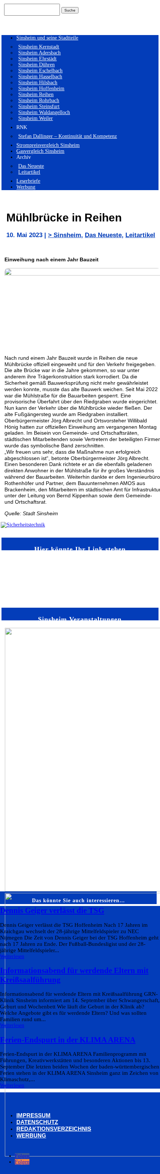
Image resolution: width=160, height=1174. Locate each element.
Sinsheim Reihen (36, 94)
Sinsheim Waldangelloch (44, 112)
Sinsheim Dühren (36, 64)
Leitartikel (29, 172)
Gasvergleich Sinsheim (40, 151)
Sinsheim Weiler (35, 118)
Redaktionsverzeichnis (53, 1129)
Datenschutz (37, 1122)
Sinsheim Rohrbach (38, 100)
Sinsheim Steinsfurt (39, 106)
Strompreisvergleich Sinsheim (48, 145)
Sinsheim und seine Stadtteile (47, 38)
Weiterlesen (12, 956)
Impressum (33, 1115)
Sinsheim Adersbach (39, 53)
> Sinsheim (64, 235)
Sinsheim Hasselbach (40, 76)
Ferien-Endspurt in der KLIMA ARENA (67, 1039)
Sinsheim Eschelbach (40, 70)
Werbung (25, 187)
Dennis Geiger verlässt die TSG (52, 910)
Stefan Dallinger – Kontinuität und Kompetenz (67, 136)
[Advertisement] (26, 578)
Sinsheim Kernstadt (38, 47)
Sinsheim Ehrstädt (37, 59)
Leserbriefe (28, 181)
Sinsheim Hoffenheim (41, 88)
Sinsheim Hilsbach (37, 82)
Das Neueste (31, 166)
